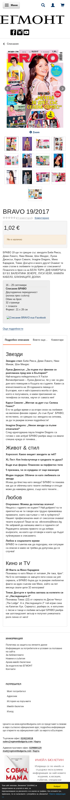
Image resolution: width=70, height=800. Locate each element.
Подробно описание (17, 339)
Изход (10, 711)
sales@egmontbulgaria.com (18, 741)
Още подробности (13, 328)
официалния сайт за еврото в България (41, 730)
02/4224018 (27, 738)
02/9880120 (35, 748)
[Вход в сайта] (52, 5)
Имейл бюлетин (15, 706)
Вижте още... (40, 339)
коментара (24, 218)
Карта (37, 741)
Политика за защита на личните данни (26, 645)
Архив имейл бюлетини (18, 662)
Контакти (10, 669)
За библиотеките (15, 655)
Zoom (36, 132)
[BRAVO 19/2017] (35, 89)
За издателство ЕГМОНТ (19, 665)
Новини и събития (15, 658)
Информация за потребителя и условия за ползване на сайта (34, 650)
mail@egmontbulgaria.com (17, 751)
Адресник (12, 696)
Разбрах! (57, 786)
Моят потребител (16, 691)
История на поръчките (19, 701)
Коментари (57, 339)
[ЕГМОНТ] (32, 19)
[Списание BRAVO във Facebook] (26, 317)
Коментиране (42, 218)
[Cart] (62, 5)
